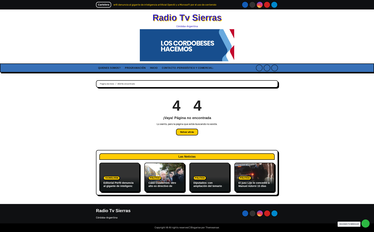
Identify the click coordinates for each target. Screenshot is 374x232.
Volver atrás (187, 132)
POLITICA (155, 178)
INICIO (153, 68)
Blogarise (196, 227)
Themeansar (212, 227)
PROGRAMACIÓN (135, 68)
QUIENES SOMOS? (109, 68)
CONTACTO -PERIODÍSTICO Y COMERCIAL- (188, 68)
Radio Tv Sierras (187, 17)
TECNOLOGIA (111, 178)
